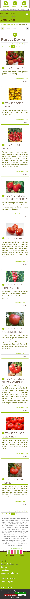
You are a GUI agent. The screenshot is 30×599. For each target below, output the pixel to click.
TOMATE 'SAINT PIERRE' (12, 481)
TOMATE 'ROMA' (14, 238)
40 (26, 43)
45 (16, 46)
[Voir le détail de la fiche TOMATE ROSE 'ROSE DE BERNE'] (15, 318)
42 (6, 46)
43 (9, 46)
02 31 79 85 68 (8, 20)
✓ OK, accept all (20, 593)
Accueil (3, 561)
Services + (4, 567)
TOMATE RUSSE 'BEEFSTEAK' (13, 435)
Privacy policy (15, 597)
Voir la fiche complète (21, 78)
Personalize (22, 595)
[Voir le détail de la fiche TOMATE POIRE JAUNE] (15, 94)
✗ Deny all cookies (10, 595)
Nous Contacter (6, 587)
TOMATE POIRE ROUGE (12, 147)
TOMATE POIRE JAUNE (12, 105)
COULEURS (8, 15)
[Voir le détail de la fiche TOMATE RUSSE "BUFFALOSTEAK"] (15, 369)
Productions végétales (8, 24)
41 (3, 46)
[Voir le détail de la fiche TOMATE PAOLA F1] (15, 58)
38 (19, 43)
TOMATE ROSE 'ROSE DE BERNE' (12, 330)
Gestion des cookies (8, 579)
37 (16, 43)
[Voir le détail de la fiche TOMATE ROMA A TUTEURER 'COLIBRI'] (15, 186)
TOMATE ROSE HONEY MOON (12, 286)
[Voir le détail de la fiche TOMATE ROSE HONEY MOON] (15, 276)
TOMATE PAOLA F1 (16, 68)
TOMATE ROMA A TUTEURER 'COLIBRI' (14, 197)
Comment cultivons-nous (9, 564)
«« (3, 43)
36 (12, 43)
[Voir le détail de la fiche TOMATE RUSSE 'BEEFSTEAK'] (15, 423)
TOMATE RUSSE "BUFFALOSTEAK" (13, 380)
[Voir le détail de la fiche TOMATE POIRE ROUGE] (15, 135)
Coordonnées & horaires (9, 573)
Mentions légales (7, 582)
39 (22, 43)
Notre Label (5, 570)
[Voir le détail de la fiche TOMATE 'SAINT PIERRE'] (15, 469)
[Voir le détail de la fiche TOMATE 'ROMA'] (15, 229)
